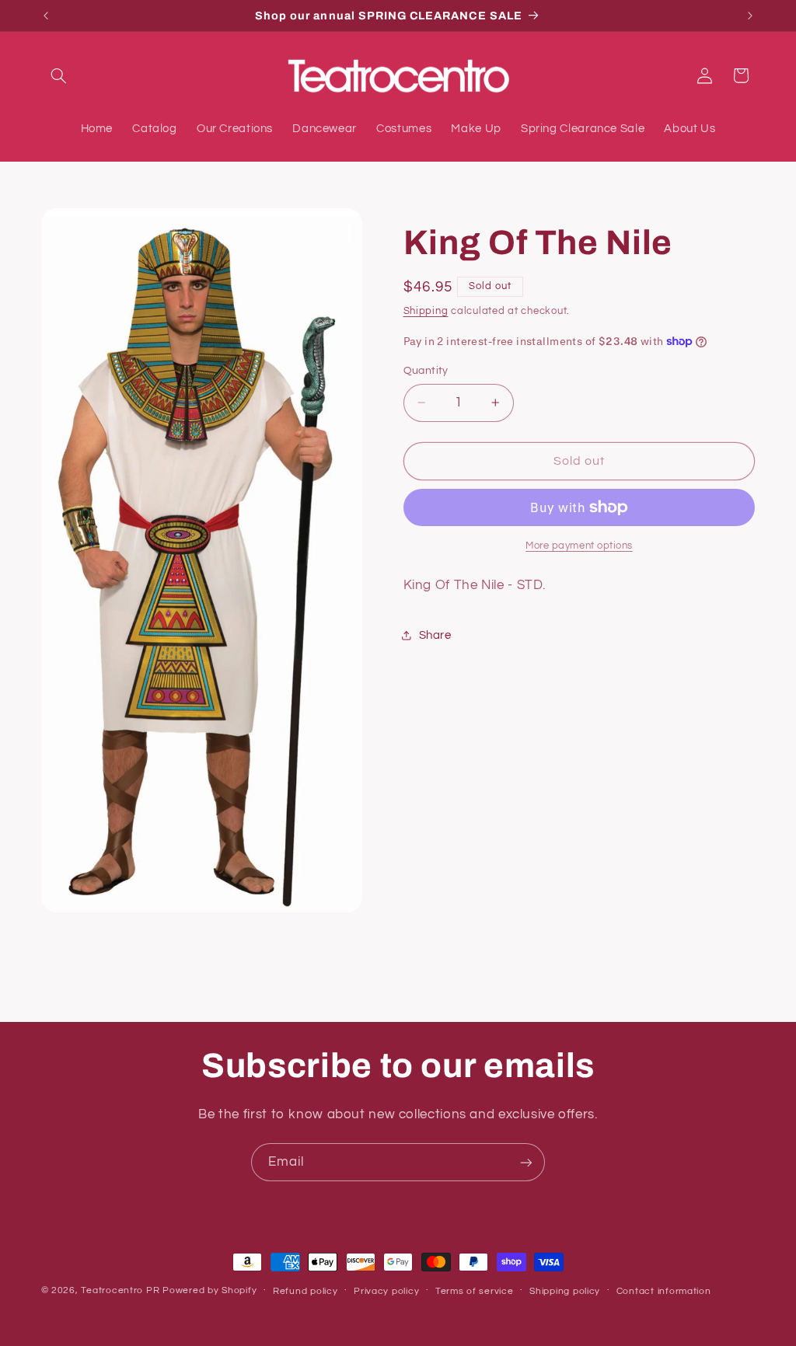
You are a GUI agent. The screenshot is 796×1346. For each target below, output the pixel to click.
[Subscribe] (526, 1162)
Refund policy (305, 1291)
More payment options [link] (579, 546)
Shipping (426, 311)
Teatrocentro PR (120, 1290)
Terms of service (474, 1291)
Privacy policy (386, 1291)
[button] (59, 75)
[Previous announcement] (46, 15)
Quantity (426, 370)
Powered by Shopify (209, 1290)
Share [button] (435, 635)
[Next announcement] (750, 15)
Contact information (663, 1291)
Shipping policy (564, 1291)
